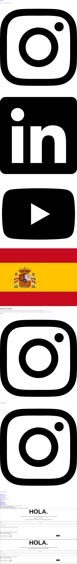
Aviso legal (1, 501)
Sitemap (1, 505)
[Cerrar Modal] (0, 515)
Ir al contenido (2, 0)
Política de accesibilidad (3, 502)
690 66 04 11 (1, 495)
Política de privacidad (2, 503)
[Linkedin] (38, 179)
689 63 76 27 (5, 495)
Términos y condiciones (3, 504)
